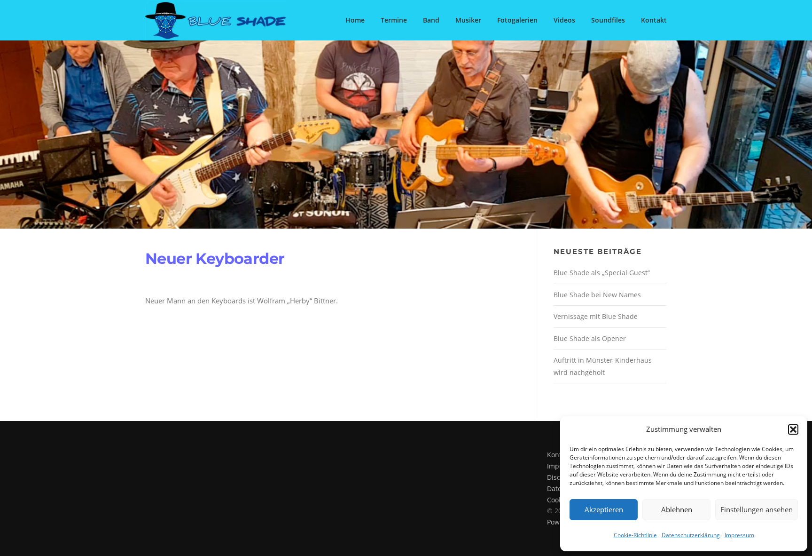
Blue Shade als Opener (590, 338)
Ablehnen (676, 509)
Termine (394, 20)
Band (431, 20)
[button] (793, 429)
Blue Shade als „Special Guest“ (602, 272)
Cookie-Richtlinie (635, 535)
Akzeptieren (604, 509)
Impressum (739, 535)
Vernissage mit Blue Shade (596, 316)
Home (355, 20)
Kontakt (654, 20)
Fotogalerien (517, 20)
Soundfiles (608, 20)
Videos (564, 20)
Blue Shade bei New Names (597, 294)
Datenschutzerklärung (691, 535)
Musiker (468, 20)
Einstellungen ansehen (756, 509)
